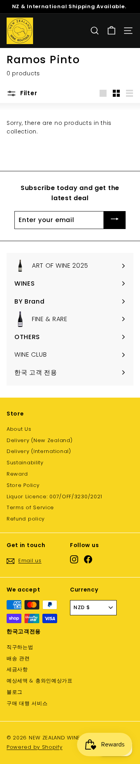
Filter (27, 93)
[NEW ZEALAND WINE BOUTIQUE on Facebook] (88, 559)
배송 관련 (18, 658)
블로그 (15, 692)
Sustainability (25, 462)
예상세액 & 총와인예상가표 (40, 680)
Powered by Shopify (35, 747)
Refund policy (26, 518)
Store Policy (23, 485)
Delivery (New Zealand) (39, 440)
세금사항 (17, 669)
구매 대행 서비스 (27, 703)
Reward (17, 474)
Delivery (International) (39, 451)
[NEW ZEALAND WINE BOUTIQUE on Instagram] (74, 559)
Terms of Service (30, 507)
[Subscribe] (115, 220)
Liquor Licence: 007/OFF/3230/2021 (54, 496)
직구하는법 (20, 647)
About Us (19, 429)
